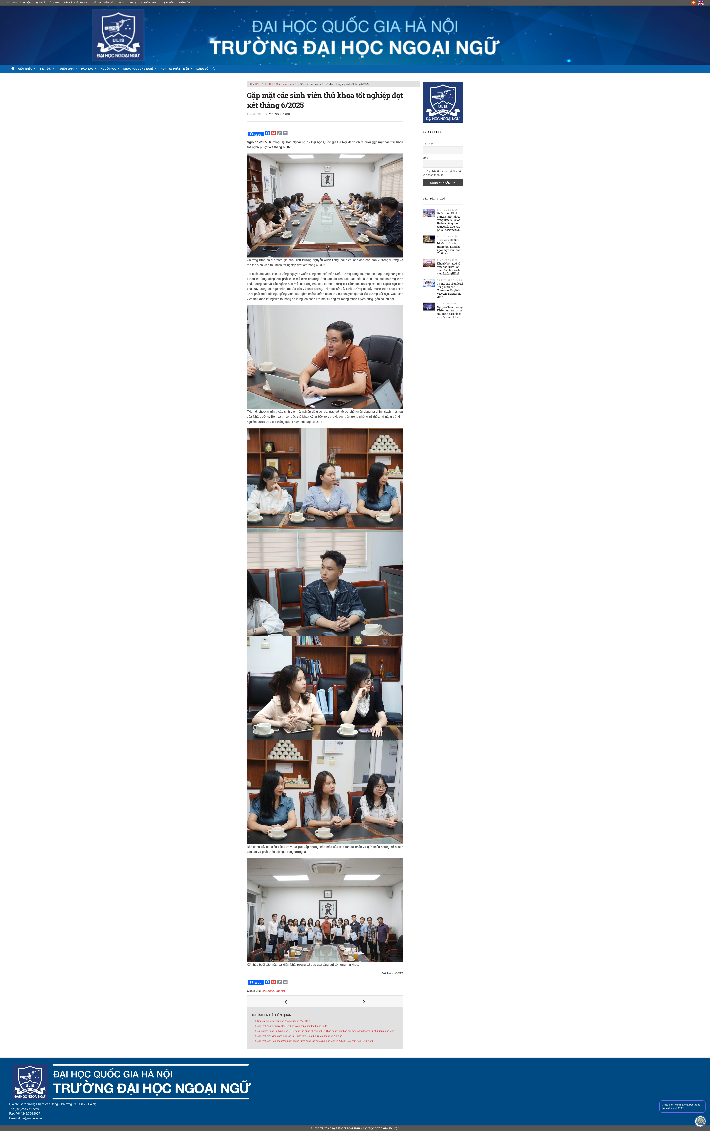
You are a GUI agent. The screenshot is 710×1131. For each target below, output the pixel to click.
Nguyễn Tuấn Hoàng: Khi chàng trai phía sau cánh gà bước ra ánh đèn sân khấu (450, 312)
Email (426, 157)
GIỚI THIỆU (25, 68)
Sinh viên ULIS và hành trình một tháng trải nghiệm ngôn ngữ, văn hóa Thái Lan (448, 246)
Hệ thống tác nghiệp (19, 3)
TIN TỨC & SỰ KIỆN (266, 84)
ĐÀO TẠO (87, 68)
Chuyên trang (149, 3)
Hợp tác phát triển (175, 68)
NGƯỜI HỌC (108, 68)
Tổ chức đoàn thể (103, 3)
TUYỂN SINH (66, 68)
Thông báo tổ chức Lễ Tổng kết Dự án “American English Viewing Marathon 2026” (450, 290)
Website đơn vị (127, 3)
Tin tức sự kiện (288, 84)
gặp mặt (280, 991)
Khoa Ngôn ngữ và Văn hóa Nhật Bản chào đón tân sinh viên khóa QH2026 (448, 268)
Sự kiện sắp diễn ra (450, 280)
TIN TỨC (45, 68)
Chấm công (185, 3)
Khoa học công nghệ (138, 68)
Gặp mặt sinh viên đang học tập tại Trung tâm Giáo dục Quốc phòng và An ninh (299, 1036)
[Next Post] (364, 1001)
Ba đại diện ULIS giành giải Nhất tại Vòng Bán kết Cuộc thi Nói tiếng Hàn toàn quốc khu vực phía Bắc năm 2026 (448, 221)
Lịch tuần (168, 3)
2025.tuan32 (268, 991)
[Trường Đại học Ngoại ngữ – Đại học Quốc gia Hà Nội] (355, 35)
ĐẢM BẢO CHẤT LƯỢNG (76, 3)
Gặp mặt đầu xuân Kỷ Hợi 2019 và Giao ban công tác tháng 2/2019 (293, 1026)
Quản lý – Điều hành (47, 3)
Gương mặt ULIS (448, 303)
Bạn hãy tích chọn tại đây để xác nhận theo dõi (442, 173)
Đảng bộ (202, 68)
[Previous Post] (286, 1001)
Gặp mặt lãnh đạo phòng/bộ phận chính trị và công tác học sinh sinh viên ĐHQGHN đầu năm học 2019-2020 (315, 1041)
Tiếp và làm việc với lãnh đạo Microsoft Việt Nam (283, 1021)
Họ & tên (428, 144)
